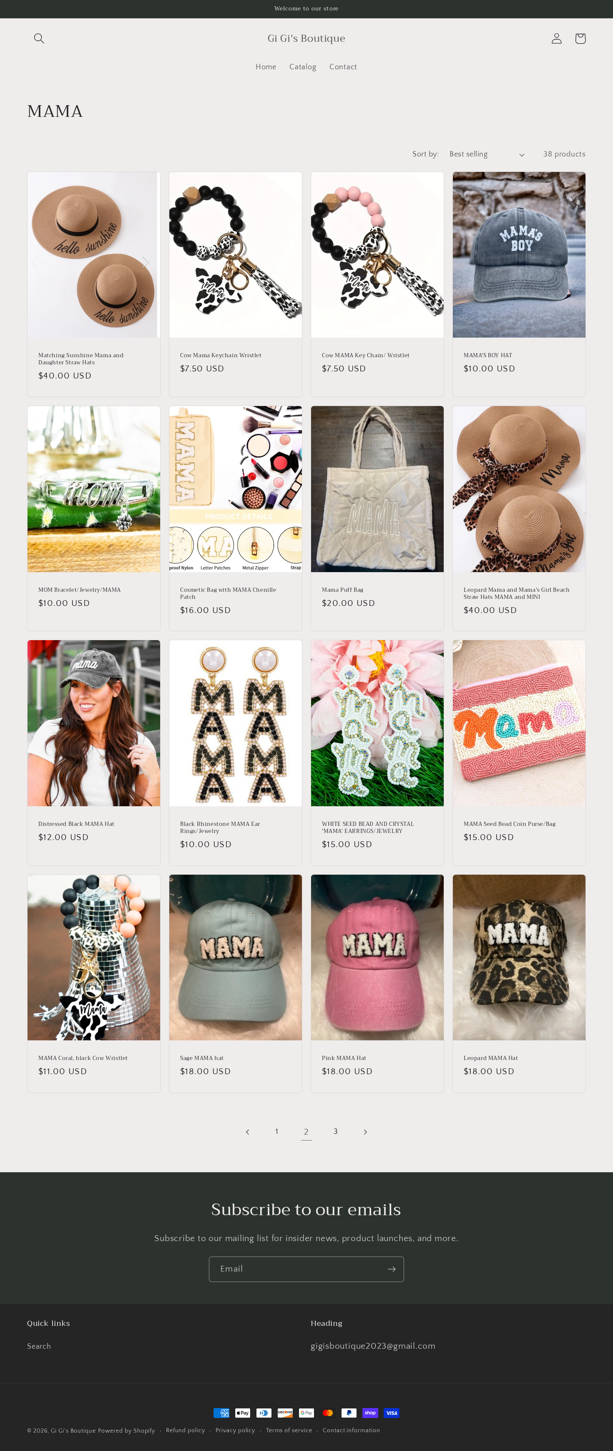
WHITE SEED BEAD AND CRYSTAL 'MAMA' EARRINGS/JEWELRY (368, 828)
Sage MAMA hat (202, 1058)
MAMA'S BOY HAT (488, 355)
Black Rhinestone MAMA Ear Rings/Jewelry (220, 828)
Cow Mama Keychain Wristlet (221, 355)
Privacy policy (235, 1430)
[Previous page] (248, 1132)
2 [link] (306, 1132)
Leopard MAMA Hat (491, 1058)
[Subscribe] (392, 1269)
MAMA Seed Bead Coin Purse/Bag (509, 824)
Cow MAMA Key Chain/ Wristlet (366, 355)
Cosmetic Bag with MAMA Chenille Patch (228, 594)
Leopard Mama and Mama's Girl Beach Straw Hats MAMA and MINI (517, 594)
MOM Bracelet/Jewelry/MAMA (79, 590)
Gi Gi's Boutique (73, 1431)
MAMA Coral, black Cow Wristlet (83, 1058)
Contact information (351, 1430)
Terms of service (289, 1430)
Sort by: (425, 154)
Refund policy (185, 1430)
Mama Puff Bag (343, 590)
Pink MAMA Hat (344, 1058)
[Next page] (365, 1132)
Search (39, 1346)
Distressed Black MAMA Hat (76, 824)
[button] (39, 38)
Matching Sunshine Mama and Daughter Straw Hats (81, 359)
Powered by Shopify (126, 1431)
